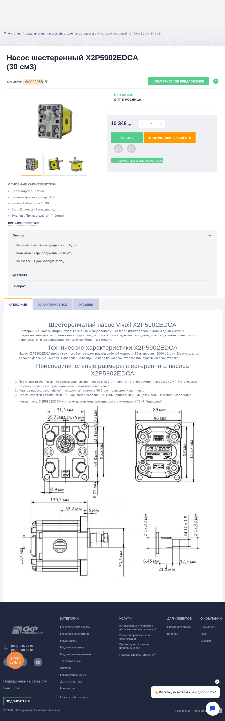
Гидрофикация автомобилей (137, 654)
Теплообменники (70, 661)
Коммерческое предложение (178, 81)
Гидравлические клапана (75, 654)
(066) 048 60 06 (22, 650)
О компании (207, 627)
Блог (203, 633)
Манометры (67, 688)
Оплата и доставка (179, 627)
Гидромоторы (68, 640)
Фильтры (65, 668)
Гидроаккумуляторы (72, 647)
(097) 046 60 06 (22, 646)
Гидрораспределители (74, 633)
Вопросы (172, 633)
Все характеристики (23, 223)
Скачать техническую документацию (140, 160)
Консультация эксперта (169, 138)
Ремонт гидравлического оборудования (134, 637)
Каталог (14, 33)
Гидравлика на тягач (73, 674)
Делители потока (71, 681)
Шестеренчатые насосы (76, 33)
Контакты (206, 640)
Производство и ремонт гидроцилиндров (134, 646)
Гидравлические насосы (39, 33)
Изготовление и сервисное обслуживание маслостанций (137, 627)
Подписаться (18, 701)
